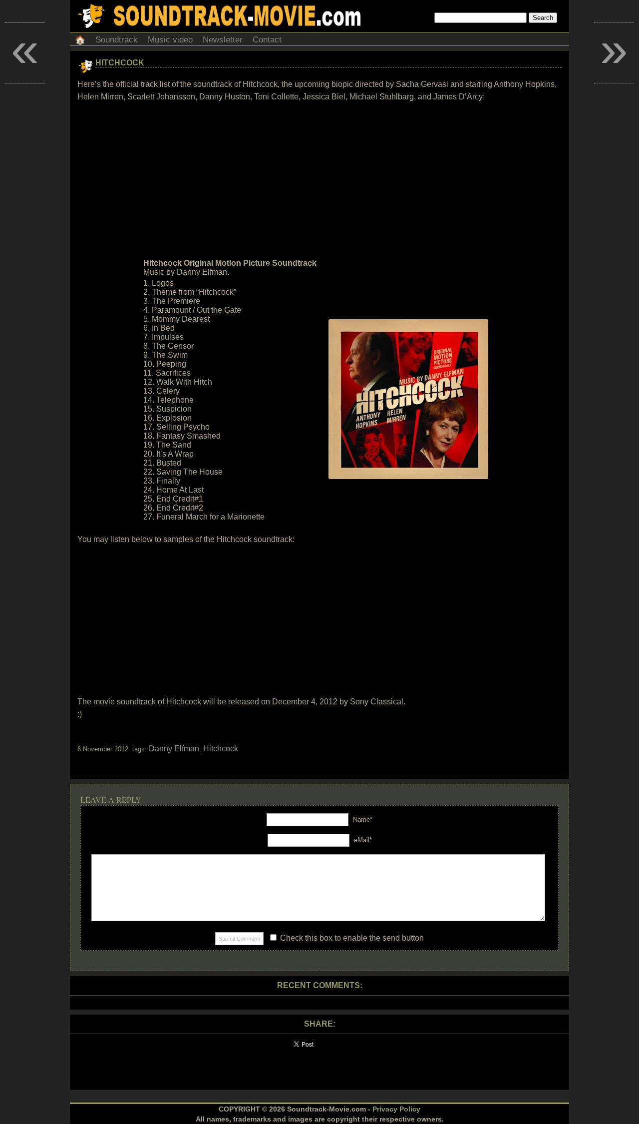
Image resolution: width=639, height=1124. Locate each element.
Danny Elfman (174, 748)
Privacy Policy (396, 1109)
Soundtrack (116, 39)
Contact (267, 39)
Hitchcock (119, 62)
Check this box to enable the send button (351, 938)
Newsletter (223, 39)
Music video (170, 39)
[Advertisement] (319, 180)
